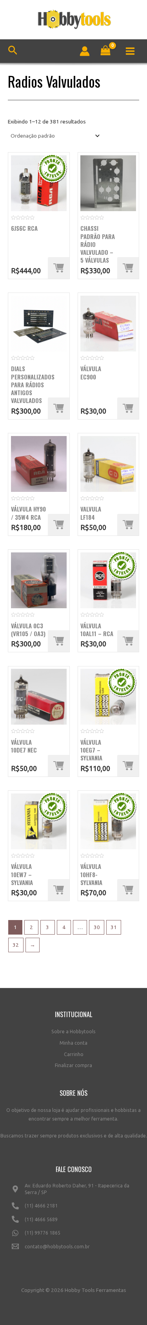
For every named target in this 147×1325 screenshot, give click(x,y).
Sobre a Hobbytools (73, 1031)
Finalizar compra (73, 1065)
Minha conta (73, 1042)
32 (16, 945)
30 (97, 927)
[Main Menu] (130, 51)
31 (114, 927)
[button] (58, 268)
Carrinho (73, 1054)
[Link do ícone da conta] (85, 51)
